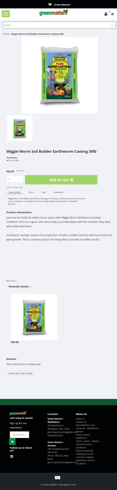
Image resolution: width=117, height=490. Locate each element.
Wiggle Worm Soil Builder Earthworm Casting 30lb (37, 33)
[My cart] (112, 14)
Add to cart (59, 179)
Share (31, 192)
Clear (31, 287)
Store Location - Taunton (87, 441)
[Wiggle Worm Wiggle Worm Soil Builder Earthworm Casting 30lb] (34, 315)
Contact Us (81, 421)
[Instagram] (13, 456)
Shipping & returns (85, 453)
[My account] (106, 14)
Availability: (58, 192)
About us (80, 418)
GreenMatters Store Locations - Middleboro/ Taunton (87, 428)
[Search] (113, 24)
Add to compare (13, 187)
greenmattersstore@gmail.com (62, 432)
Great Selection (62, 4)
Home (6, 33)
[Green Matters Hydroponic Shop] (54, 12)
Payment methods (84, 450)
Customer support (85, 457)
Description (15, 192)
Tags (43, 192)
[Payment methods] (58, 477)
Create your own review (20, 373)
